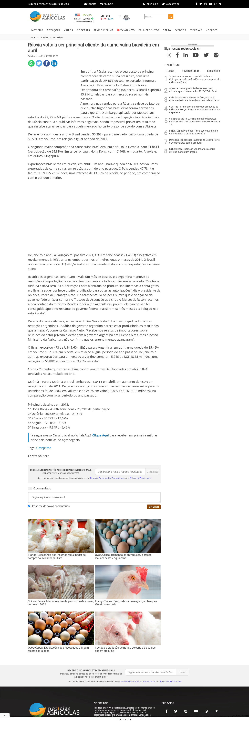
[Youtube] (209, 3)
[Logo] (47, 16)
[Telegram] (219, 3)
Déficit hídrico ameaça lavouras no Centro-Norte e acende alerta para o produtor (194, 141)
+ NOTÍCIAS (172, 65)
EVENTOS (180, 30)
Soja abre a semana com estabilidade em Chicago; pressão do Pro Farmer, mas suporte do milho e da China (194, 79)
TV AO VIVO (127, 30)
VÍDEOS (68, 30)
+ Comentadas (190, 70)
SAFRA (167, 30)
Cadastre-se (172, 3)
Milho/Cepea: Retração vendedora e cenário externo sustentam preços (192, 150)
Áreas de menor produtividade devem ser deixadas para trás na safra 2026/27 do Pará (193, 90)
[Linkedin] (54, 63)
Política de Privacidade (140, 478)
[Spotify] (216, 55)
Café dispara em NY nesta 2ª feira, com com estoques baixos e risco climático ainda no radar (194, 99)
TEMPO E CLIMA (103, 30)
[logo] (57, 710)
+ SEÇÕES (212, 30)
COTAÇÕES (53, 30)
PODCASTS (83, 30)
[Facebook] (195, 3)
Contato (91, 3)
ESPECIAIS (196, 30)
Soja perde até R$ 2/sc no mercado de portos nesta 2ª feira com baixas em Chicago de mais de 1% (194, 121)
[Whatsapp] (214, 3)
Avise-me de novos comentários (51, 506)
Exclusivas (213, 70)
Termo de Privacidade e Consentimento (108, 478)
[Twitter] (200, 3)
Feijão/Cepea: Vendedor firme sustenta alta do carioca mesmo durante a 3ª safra (193, 132)
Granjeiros (43, 448)
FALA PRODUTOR (149, 30)
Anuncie (108, 3)
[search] (170, 16)
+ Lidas (169, 70)
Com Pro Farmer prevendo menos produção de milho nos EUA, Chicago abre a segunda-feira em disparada (194, 109)
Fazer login (151, 3)
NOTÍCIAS (37, 30)
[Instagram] (205, 3)
